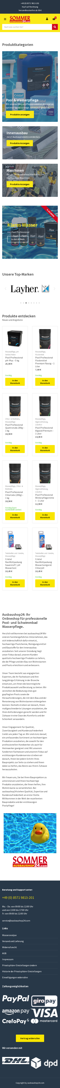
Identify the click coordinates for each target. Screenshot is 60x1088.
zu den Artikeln (18, 239)
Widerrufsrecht (9, 947)
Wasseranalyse (9, 935)
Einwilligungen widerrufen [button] (15, 977)
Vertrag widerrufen (30, 1038)
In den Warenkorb (15, 381)
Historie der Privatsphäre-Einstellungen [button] (22, 971)
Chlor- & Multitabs (12, 419)
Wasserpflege (10, 351)
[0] (54, 19)
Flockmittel (39, 354)
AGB (4, 953)
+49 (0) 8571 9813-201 (18, 897)
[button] (5, 288)
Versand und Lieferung (13, 941)
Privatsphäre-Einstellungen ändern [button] (19, 965)
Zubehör (38, 424)
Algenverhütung (41, 422)
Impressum (7, 959)
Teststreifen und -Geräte (14, 553)
